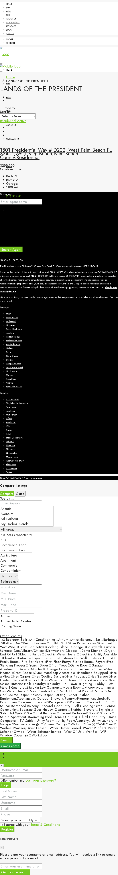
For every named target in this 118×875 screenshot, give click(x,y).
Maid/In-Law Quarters (43, 687)
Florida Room (83, 661)
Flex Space (11, 464)
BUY (8, 7)
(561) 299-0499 (14, 196)
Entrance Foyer (29, 657)
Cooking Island (57, 646)
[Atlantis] (26, 508)
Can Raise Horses (83, 643)
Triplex (9, 472)
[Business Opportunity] (16, 534)
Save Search (10, 745)
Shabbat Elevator (83, 709)
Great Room (22, 672)
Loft (110, 683)
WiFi (103, 731)
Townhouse (11, 407)
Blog (9, 29)
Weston (9, 382)
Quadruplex (11, 453)
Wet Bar (91, 731)
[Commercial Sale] (16, 549)
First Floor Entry (58, 661)
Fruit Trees (59, 665)
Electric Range (30, 654)
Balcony (86, 639)
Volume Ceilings (55, 724)
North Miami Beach (14, 367)
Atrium (63, 639)
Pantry (69, 698)
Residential (8, 120)
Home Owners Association (87, 680)
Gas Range (86, 668)
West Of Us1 (73, 731)
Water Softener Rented (44, 731)
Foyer (100, 661)
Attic (74, 639)
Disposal (72, 650)
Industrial (10, 441)
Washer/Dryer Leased (30, 727)
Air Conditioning (42, 639)
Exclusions (51, 657)
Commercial (11, 468)
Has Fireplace (77, 676)
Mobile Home (12, 456)
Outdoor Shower (49, 698)
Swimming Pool (40, 716)
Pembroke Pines (13, 344)
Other (73, 694)
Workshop (39, 735)
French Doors (38, 665)
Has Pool (32, 680)
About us (11, 18)
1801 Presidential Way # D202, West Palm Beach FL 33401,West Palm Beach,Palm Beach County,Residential (56, 153)
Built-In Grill (58, 643)
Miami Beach (12, 317)
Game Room (79, 665)
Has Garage (99, 676)
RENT (8, 11)
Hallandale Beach (14, 340)
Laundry (39, 683)
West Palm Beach (14, 386)
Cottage (77, 646)
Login (9, 39)
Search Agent (11, 249)
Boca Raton (11, 379)
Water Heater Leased (65, 727)
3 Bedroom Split (15, 639)
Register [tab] (12, 757)
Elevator (9, 657)
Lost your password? (41, 780)
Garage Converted (61, 668)
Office (9, 418)
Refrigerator (58, 702)
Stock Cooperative (14, 437)
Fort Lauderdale (13, 336)
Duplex (9, 430)
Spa (29, 713)
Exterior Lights (101, 657)
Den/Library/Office (28, 650)
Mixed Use (10, 445)
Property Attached (90, 698)
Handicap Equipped (93, 672)
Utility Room (45, 720)
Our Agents (13, 22)
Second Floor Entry (56, 705)
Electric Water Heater (61, 654)
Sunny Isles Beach (14, 329)
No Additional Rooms (76, 691)
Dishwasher (54, 650)
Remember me (14, 780)
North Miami (11, 371)
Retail (8, 433)
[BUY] (16, 539)
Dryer (109, 650)
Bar (97, 639)
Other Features (11, 635)
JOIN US (10, 33)
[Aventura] (26, 513)
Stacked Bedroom (73, 713)
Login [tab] (10, 753)
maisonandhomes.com (72, 266)
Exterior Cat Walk (74, 657)
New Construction (43, 691)
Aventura (10, 332)
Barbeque (110, 639)
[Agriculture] (19, 555)
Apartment (10, 410)
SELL (8, 15)
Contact (11, 26)
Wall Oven (106, 724)
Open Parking (55, 694)
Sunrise (9, 359)
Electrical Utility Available (98, 654)
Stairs (93, 713)
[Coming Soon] (17, 626)
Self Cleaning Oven (87, 705)
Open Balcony (31, 694)
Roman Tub (78, 702)
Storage (105, 713)
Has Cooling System (49, 676)
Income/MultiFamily (15, 460)
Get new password (15, 872)
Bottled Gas (11, 643)
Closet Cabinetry (30, 646)
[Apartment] (19, 560)
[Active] (17, 616)
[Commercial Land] (16, 544)
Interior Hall (21, 683)
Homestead (11, 325)
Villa (8, 426)
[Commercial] (19, 565)
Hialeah (9, 348)
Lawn (73, 683)
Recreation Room (33, 702)
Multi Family (11, 414)
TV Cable (26, 720)
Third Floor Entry (92, 716)
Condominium (12, 399)
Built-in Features (35, 643)
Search (6, 740)
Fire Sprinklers (32, 661)
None (99, 691)
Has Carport (22, 676)
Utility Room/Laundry (73, 720)
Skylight (104, 709)
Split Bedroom (46, 713)
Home (9, 4)
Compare (7, 493)
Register (11, 42)
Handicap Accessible (59, 672)
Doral (8, 352)
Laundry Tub (57, 683)
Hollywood (11, 321)
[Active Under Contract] (17, 621)
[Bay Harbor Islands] (26, 523)
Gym (37, 672)
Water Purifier (94, 727)
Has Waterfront (53, 680)
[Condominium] (19, 570)
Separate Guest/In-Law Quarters (43, 709)
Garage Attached (31, 668)
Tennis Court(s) (66, 716)
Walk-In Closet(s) (83, 724)
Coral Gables (12, 355)
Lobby (99, 683)
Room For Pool (100, 702)
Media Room (72, 687)
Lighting (86, 683)
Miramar (10, 375)
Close (20, 493)
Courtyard (93, 646)
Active (21, 120)
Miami (9, 313)
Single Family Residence (17, 403)
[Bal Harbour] (26, 518)
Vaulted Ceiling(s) (27, 724)
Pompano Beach (13, 363)
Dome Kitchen (91, 650)
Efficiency (10, 449)
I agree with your (31, 824)
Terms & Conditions (45, 824)
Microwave (92, 687)
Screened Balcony (25, 705)
